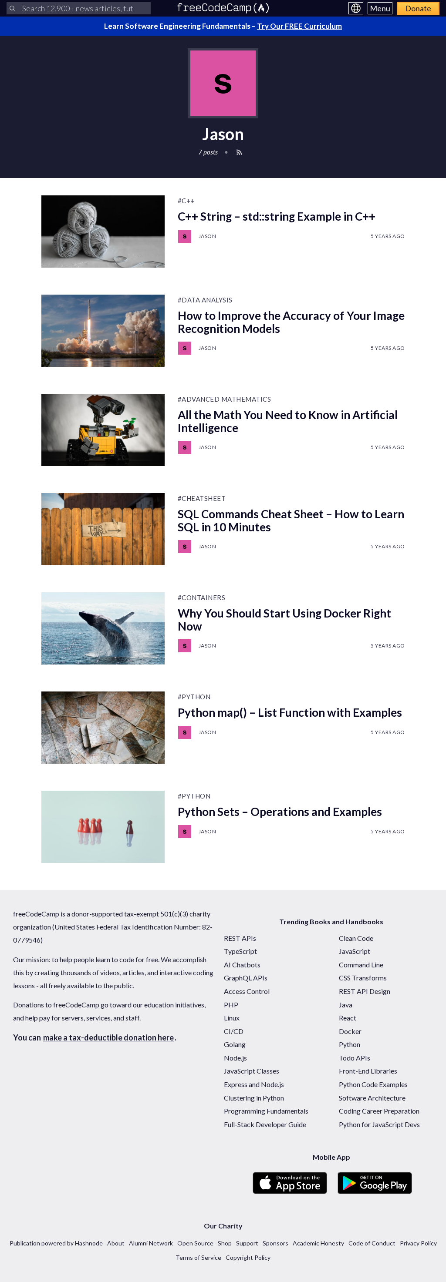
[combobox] (79, 8)
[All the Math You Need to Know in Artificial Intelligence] (103, 430)
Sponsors (275, 1243)
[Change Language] (355, 8)
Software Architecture (372, 1098)
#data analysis (205, 300)
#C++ (186, 201)
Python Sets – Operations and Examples (280, 812)
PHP (231, 1004)
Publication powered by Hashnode (56, 1243)
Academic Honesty (318, 1243)
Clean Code (356, 938)
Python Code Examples (373, 1084)
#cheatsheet (202, 498)
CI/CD (233, 1031)
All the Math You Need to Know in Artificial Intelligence (288, 421)
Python (349, 1044)
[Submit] (12, 8)
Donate (418, 8)
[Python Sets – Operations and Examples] (103, 827)
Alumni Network (151, 1243)
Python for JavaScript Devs (379, 1124)
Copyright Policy (248, 1257)
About (116, 1243)
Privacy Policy (418, 1243)
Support (247, 1243)
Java (345, 1004)
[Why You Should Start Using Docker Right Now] (103, 628)
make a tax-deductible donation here (108, 1037)
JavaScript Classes (251, 1071)
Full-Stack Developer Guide (265, 1124)
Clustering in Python (254, 1098)
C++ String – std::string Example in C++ (276, 216)
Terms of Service (198, 1257)
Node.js (235, 1058)
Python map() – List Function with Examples (290, 712)
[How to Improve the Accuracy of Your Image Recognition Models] (103, 331)
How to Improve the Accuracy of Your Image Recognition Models (291, 322)
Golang (235, 1044)
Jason (207, 236)
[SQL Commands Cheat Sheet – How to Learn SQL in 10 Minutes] (103, 529)
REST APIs (240, 938)
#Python (194, 697)
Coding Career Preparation (379, 1111)
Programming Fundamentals (266, 1111)
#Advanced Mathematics (224, 399)
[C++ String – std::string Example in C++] (103, 231)
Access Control (247, 991)
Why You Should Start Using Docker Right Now (284, 619)
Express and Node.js (254, 1084)
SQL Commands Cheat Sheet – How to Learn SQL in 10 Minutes (291, 520)
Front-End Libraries (368, 1071)
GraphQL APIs (245, 977)
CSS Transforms (363, 977)
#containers (202, 597)
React (347, 1018)
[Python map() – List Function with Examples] (103, 727)
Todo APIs (354, 1058)
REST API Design (364, 991)
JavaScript (354, 951)
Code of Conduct (371, 1243)
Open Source (195, 1243)
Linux (232, 1018)
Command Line (361, 964)
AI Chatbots (242, 964)
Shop (225, 1243)
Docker (350, 1031)
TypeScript (240, 951)
